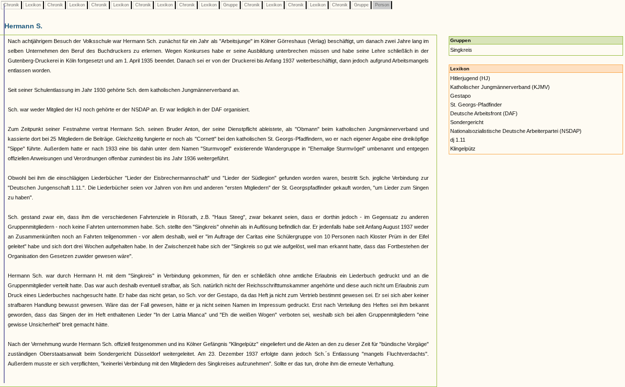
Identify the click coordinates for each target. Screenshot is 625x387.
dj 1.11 (457, 140)
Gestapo (460, 96)
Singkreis (461, 50)
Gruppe (230, 4)
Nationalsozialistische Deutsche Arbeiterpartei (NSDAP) (516, 131)
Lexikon (33, 4)
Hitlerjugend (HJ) (470, 78)
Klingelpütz (463, 148)
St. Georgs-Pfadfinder (476, 105)
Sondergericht (466, 122)
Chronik (11, 4)
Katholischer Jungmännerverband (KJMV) (500, 87)
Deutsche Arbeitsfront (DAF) (484, 113)
